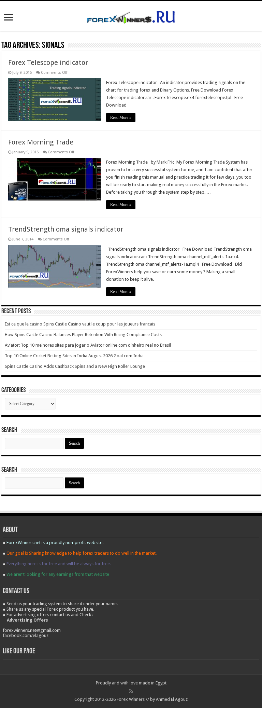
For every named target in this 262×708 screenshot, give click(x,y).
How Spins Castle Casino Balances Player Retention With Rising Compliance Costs (83, 334)
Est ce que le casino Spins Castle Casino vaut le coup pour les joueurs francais (80, 324)
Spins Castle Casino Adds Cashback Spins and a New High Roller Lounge (75, 366)
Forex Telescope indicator (48, 62)
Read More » (120, 117)
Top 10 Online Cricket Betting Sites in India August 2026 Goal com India (74, 355)
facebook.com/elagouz (25, 635)
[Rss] (131, 691)
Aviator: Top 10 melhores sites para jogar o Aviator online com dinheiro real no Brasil (88, 345)
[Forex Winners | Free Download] (131, 16)
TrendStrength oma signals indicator (65, 229)
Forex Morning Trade (40, 142)
